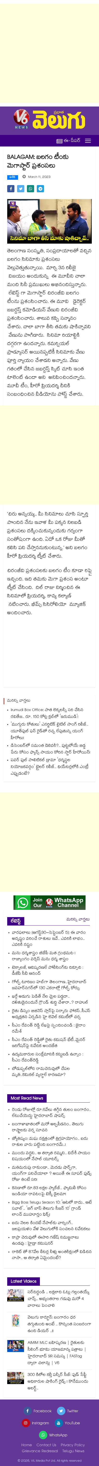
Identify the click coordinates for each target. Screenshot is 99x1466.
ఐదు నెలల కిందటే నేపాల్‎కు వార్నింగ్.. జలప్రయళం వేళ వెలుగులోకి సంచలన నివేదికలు (51, 1226)
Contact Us (46, 1445)
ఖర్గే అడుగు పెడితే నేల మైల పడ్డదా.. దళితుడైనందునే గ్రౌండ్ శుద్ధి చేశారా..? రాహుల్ (50, 999)
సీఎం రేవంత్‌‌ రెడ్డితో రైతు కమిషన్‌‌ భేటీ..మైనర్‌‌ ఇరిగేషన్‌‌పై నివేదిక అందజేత (49, 1043)
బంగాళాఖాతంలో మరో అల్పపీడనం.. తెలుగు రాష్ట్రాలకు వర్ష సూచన (48, 1127)
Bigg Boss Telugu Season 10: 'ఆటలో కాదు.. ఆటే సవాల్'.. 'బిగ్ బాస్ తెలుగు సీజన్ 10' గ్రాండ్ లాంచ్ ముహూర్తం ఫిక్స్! (52, 1209)
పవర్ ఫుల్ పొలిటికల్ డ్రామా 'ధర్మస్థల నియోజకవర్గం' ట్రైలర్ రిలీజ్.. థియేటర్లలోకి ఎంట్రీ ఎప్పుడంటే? (49, 767)
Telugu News (73, 1451)
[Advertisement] (49, 53)
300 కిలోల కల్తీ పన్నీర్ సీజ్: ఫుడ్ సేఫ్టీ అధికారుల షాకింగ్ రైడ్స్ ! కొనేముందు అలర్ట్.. (58, 1382)
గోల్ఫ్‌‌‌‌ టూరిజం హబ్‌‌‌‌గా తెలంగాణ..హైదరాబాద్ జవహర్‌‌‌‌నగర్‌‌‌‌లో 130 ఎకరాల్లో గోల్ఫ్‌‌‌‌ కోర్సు (49, 985)
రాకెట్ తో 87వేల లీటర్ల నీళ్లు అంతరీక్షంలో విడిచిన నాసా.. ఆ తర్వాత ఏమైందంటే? (52, 1255)
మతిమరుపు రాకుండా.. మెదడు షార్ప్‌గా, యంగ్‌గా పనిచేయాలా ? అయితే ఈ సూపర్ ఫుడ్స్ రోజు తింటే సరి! (52, 1174)
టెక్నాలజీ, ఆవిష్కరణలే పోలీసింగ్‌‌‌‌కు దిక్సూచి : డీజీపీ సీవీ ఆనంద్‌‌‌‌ (47, 971)
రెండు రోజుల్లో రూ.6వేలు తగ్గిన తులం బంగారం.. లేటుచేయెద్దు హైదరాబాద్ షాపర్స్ (51, 1113)
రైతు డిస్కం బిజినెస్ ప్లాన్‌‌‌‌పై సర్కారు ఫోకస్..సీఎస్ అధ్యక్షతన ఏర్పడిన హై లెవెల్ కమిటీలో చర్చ (51, 1014)
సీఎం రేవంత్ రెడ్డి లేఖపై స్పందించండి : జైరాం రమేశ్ (49, 1028)
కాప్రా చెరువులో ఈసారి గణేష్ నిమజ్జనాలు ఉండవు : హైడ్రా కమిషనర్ (45, 1240)
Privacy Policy (73, 1445)
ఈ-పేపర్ (72, 140)
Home (26, 1445)
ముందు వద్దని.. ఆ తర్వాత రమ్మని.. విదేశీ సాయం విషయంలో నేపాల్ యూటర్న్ (51, 1156)
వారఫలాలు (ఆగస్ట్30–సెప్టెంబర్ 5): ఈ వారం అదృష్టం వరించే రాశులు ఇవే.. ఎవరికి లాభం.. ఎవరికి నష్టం (49, 939)
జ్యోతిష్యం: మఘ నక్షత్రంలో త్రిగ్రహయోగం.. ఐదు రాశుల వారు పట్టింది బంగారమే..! (50, 1142)
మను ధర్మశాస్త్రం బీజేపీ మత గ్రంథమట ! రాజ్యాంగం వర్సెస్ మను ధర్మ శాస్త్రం (43, 956)
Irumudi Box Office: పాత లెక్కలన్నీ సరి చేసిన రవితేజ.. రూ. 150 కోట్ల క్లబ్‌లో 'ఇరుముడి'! (47, 714)
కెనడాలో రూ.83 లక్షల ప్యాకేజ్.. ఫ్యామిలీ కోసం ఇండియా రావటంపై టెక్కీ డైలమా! (49, 1191)
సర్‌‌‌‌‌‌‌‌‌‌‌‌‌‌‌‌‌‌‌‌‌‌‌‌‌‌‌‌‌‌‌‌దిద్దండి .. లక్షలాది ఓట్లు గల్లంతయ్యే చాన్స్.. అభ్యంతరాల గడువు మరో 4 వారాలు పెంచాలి (58, 1299)
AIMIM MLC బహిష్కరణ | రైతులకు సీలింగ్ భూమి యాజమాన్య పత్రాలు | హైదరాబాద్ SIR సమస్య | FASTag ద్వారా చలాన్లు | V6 (57, 1353)
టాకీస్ (13, 178)
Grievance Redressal (40, 1451)
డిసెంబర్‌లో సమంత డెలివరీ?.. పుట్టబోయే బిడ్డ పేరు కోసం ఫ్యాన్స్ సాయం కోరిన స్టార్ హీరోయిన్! (50, 749)
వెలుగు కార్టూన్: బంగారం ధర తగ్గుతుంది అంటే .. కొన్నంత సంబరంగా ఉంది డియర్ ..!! (59, 1324)
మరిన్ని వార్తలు (78, 919)
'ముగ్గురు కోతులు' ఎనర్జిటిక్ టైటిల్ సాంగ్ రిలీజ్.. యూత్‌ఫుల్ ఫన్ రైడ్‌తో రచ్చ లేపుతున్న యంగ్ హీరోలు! (49, 731)
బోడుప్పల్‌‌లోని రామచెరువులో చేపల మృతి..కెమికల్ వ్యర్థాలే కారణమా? (41, 1072)
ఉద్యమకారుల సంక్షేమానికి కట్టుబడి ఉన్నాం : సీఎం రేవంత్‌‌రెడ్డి (47, 1057)
